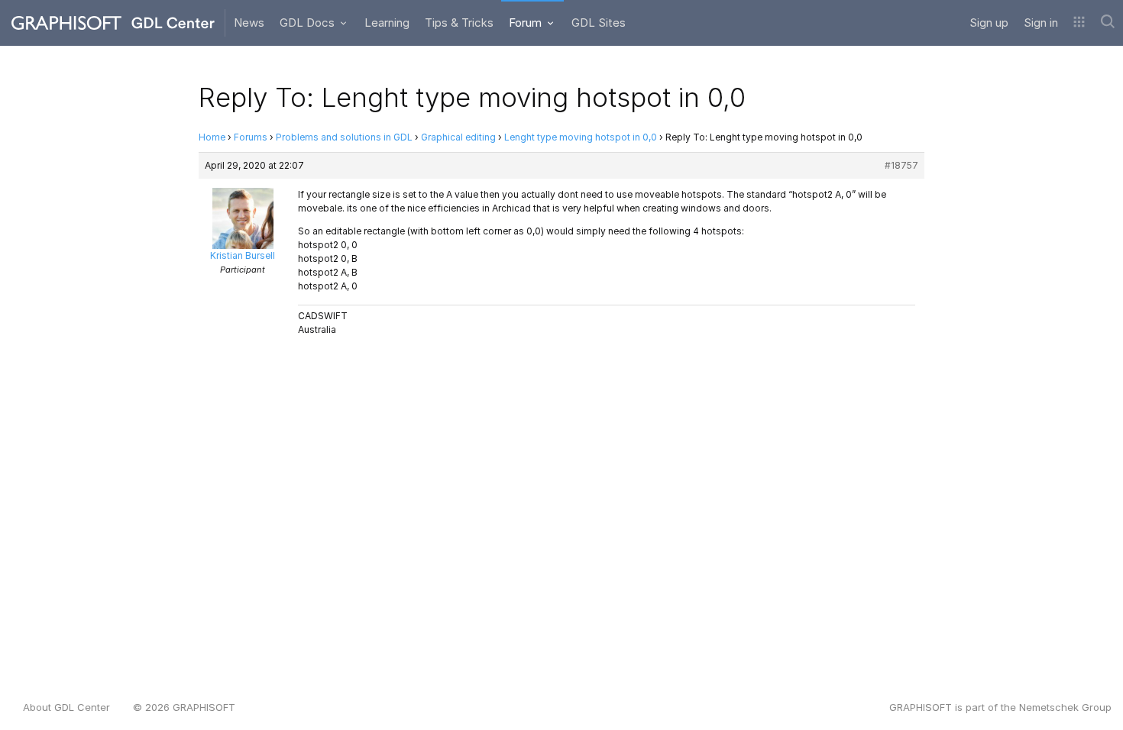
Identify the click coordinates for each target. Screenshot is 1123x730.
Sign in (1041, 22)
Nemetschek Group (1065, 707)
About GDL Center (66, 707)
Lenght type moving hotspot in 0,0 (580, 137)
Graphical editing (458, 137)
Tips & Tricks (459, 22)
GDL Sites (598, 22)
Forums (250, 137)
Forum (527, 22)
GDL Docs (309, 22)
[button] (1079, 23)
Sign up (988, 22)
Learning (386, 22)
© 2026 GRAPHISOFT (184, 707)
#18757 (901, 165)
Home (212, 137)
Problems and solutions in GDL (344, 137)
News (249, 22)
